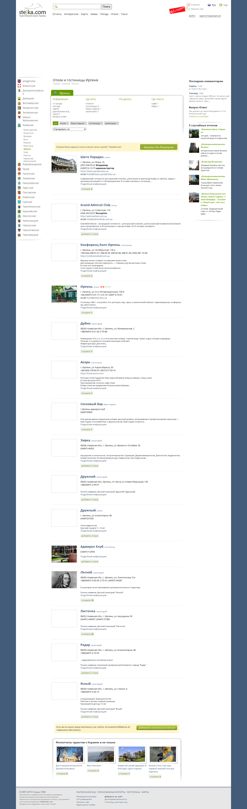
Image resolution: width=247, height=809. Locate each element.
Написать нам (197, 9)
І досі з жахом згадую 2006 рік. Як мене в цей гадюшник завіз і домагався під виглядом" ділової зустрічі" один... (209, 98)
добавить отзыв (89, 233)
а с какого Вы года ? (198, 89)
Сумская (27, 201)
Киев (26, 152)
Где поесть (158, 99)
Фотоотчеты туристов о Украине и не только (85, 742)
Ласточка (93, 611)
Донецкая (28, 98)
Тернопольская (31, 206)
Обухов (27, 155)
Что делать (125, 99)
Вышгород (28, 145)
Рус (214, 5)
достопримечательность (116, 799)
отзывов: (86, 188)
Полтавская (29, 192)
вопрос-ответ (60, 116)
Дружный (91, 510)
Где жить (91, 99)
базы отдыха (78, 123)
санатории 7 (92, 111)
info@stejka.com (46, 801)
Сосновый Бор (98, 404)
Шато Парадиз (95, 157)
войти (192, 15)
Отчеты (57, 14)
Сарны (192, 86)
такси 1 (56, 113)
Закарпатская (30, 107)
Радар (91, 645)
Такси (124, 14)
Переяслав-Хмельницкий (30, 159)
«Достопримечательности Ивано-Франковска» (213, 178)
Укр (225, 5)
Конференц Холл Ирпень (106, 245)
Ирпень (27, 149)
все (55, 123)
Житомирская (30, 103)
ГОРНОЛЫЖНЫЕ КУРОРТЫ (111, 792)
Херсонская (29, 215)
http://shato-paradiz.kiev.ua (94, 171)
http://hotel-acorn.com (92, 373)
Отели (114, 14)
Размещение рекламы (86, 796)
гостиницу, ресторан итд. (116, 802)
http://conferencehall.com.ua (95, 255)
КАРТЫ (145, 792)
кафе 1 (155, 103)
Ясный (91, 684)
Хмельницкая (30, 220)
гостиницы (95, 123)
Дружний (93, 476)
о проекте (195, 4)
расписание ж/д (61, 111)
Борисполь (29, 133)
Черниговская (31, 230)
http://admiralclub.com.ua (93, 216)
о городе (57, 103)
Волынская (29, 85)
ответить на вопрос (199, 116)
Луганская (28, 173)
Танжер (193, 93)
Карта (84, 14)
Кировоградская (32, 164)
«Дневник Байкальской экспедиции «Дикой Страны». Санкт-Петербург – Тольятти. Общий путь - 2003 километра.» (213, 199)
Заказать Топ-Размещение (159, 147)
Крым (26, 168)
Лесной (92, 572)
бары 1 (155, 106)
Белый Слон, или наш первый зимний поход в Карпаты (161, 768)
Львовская (29, 178)
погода (56, 106)
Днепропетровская (33, 92)
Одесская (28, 187)
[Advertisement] (123, 47)
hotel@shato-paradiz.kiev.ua (101, 174)
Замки (94, 14)
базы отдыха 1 (93, 108)
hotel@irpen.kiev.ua (97, 297)
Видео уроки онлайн (85, 804)
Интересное (71, 14)
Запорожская (30, 112)
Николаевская (31, 183)
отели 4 (89, 103)
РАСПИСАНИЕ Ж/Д (86, 792)
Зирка (91, 440)
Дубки (91, 323)
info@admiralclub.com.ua (99, 219)
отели (64, 123)
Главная (56, 83)
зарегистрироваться (210, 15)
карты (56, 108)
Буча (26, 139)
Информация (60, 99)
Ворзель (27, 142)
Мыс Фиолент (94, 765)
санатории (111, 123)
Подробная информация (93, 183)
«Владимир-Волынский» (212, 161)
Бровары (28, 136)
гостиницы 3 (92, 106)
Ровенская (29, 197)
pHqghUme (29, 81)
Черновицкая (30, 234)
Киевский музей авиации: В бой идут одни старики (132, 767)
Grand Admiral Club (98, 205)
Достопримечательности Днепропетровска (69, 767)
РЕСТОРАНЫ (133, 792)
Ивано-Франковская (30, 119)
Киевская (28, 125)
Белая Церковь (30, 129)
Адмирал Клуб (97, 546)
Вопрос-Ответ (198, 107)
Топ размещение (84, 799)
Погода (104, 14)
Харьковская (30, 211)
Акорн (91, 362)
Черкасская (29, 225)
